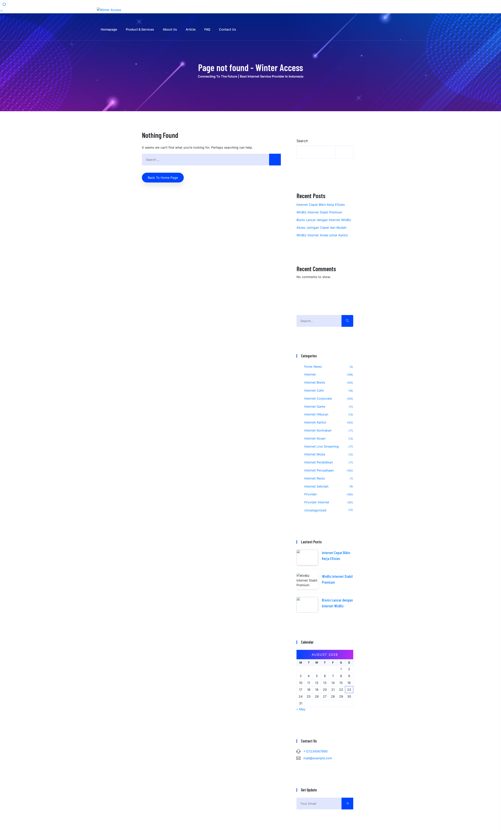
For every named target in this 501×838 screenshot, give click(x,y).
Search (302, 141)
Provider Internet (328, 502)
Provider (328, 494)
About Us (170, 29)
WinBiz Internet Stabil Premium (319, 212)
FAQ (207, 29)
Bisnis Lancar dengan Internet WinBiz (323, 220)
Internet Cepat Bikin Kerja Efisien (320, 205)
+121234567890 (315, 751)
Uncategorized (328, 510)
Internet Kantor (328, 422)
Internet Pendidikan (328, 462)
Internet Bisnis (328, 382)
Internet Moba (328, 454)
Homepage (109, 29)
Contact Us (227, 29)
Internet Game (328, 406)
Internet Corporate (328, 398)
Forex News (328, 366)
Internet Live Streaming (328, 446)
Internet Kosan (328, 438)
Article (191, 29)
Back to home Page (163, 178)
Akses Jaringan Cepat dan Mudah (321, 227)
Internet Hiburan (328, 414)
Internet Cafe (328, 390)
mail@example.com (317, 758)
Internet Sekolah (328, 486)
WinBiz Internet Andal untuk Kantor (322, 235)
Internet (328, 374)
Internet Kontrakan (328, 430)
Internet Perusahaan (328, 470)
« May (300, 709)
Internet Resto (328, 478)
